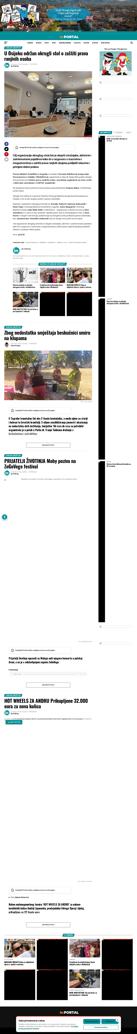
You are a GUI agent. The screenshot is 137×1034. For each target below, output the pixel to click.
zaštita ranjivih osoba (77, 242)
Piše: (19, 897)
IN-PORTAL (15, 66)
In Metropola (105, 43)
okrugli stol (62, 242)
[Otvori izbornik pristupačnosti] (4, 517)
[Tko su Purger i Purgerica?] (116, 63)
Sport (54, 43)
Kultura (86, 43)
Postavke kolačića (100, 1027)
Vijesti (47, 43)
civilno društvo (32, 242)
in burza (39, 43)
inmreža (43, 242)
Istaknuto (52, 242)
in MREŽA (30, 43)
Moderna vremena (65, 43)
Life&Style (77, 43)
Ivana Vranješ (15, 345)
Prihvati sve (110, 1021)
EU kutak (95, 43)
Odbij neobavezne (91, 1021)
